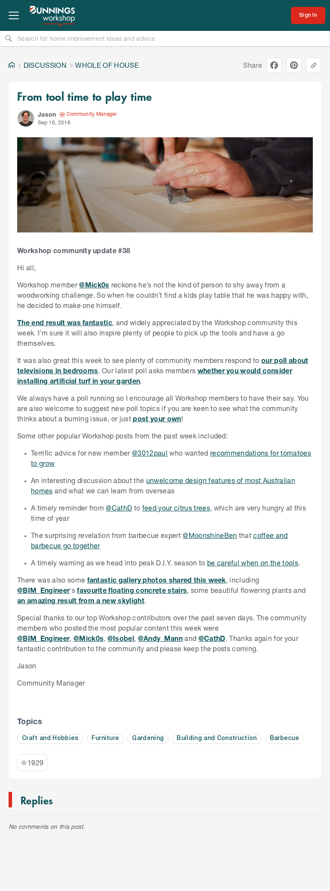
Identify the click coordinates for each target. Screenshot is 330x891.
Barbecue (284, 738)
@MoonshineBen (210, 535)
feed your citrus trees (176, 508)
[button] (25, 118)
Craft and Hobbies (50, 738)
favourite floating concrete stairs (132, 590)
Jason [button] (47, 114)
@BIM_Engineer (43, 590)
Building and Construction (217, 738)
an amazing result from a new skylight (80, 600)
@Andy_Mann (160, 638)
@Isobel (120, 638)
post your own (157, 418)
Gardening (148, 738)
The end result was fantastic (64, 322)
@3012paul (150, 453)
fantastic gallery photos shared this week (156, 580)
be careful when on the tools (252, 563)
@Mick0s (94, 285)
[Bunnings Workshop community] (53, 15)
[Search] (8, 38)
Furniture (105, 738)
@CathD (119, 508)
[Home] (12, 65)
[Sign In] (308, 15)
